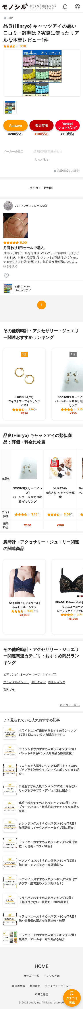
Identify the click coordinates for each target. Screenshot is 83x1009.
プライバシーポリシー (58, 986)
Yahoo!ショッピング (67, 125)
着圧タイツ (38, 682)
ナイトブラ (49, 674)
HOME (41, 966)
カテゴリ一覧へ (70, 705)
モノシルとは (52, 975)
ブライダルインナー (16, 682)
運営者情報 (18, 986)
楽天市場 (41, 125)
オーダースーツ (30, 674)
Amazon (15, 125)
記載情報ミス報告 (68, 171)
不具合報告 (41, 994)
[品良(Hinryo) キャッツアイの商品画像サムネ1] (10, 107)
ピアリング (10, 674)
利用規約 (35, 986)
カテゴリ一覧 (31, 975)
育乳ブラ (9, 689)
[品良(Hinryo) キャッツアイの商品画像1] (42, 73)
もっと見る (41, 159)
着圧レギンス (56, 682)
